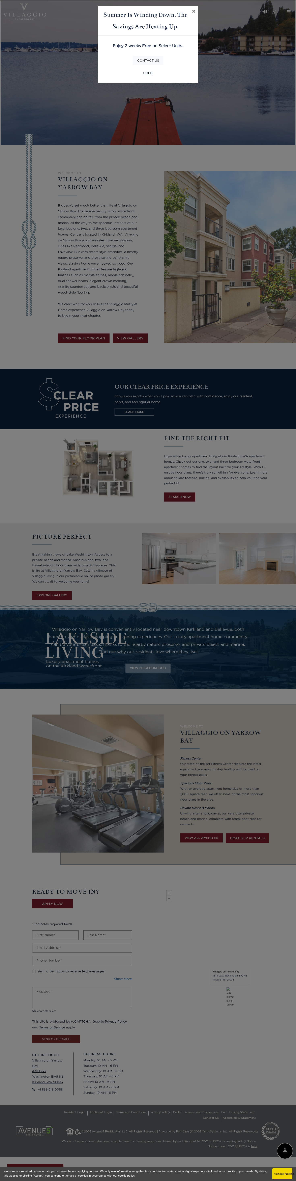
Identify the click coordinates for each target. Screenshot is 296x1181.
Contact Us (148, 60)
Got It (148, 73)
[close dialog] (193, 12)
